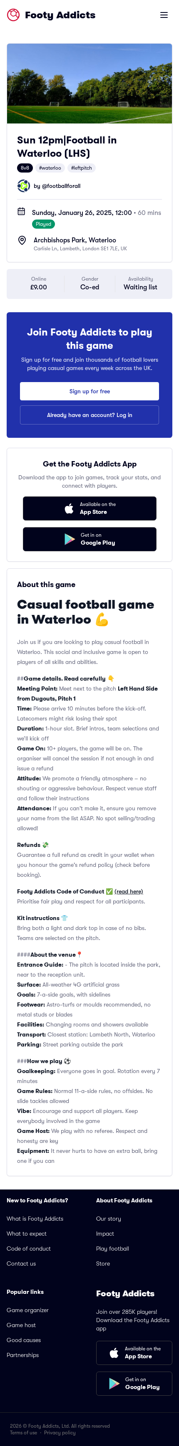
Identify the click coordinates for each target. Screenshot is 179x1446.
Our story (108, 1218)
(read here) (128, 891)
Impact (105, 1233)
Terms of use (23, 1433)
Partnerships (23, 1355)
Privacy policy (60, 1433)
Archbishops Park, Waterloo (75, 240)
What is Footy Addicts (35, 1218)
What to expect (27, 1233)
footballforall (63, 186)
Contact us (21, 1263)
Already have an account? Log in (89, 415)
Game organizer (28, 1310)
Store (103, 1263)
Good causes (24, 1340)
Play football (112, 1248)
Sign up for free (90, 391)
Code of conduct (29, 1248)
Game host (21, 1325)
